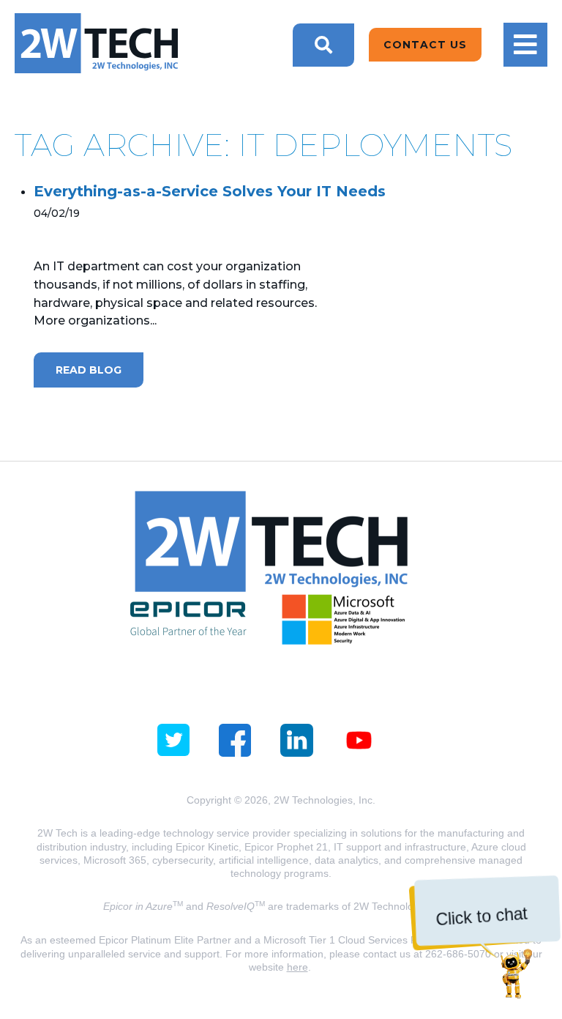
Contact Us (425, 44)
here (297, 967)
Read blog (88, 370)
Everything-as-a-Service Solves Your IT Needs (210, 191)
